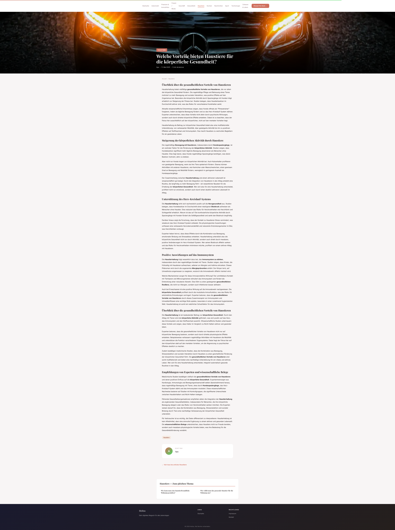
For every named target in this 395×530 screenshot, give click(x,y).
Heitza (142, 510)
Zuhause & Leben (245, 6)
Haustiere (201, 6)
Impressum (232, 513)
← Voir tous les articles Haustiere (174, 465)
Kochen (209, 6)
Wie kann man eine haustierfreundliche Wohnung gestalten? (175, 492)
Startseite (145, 6)
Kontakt (231, 517)
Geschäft (182, 6)
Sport (227, 6)
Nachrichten (218, 6)
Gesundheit (191, 6)
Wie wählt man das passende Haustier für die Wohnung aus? (216, 492)
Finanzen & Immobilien (165, 6)
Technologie (235, 6)
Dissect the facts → (260, 6)
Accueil (164, 79)
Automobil (155, 6)
